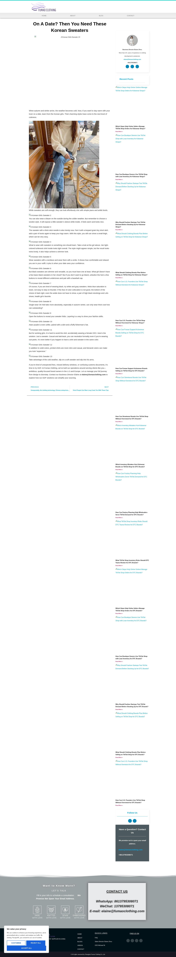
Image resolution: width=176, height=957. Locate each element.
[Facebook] (132, 66)
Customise (16, 943)
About (72, 16)
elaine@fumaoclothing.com (130, 850)
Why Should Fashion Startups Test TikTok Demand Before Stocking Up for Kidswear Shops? (130, 224)
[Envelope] (137, 66)
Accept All (26, 948)
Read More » (119, 131)
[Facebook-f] (132, 940)
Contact (130, 16)
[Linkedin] (127, 66)
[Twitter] (128, 940)
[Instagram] (136, 940)
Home (44, 16)
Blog (101, 16)
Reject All (36, 943)
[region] (26, 939)
